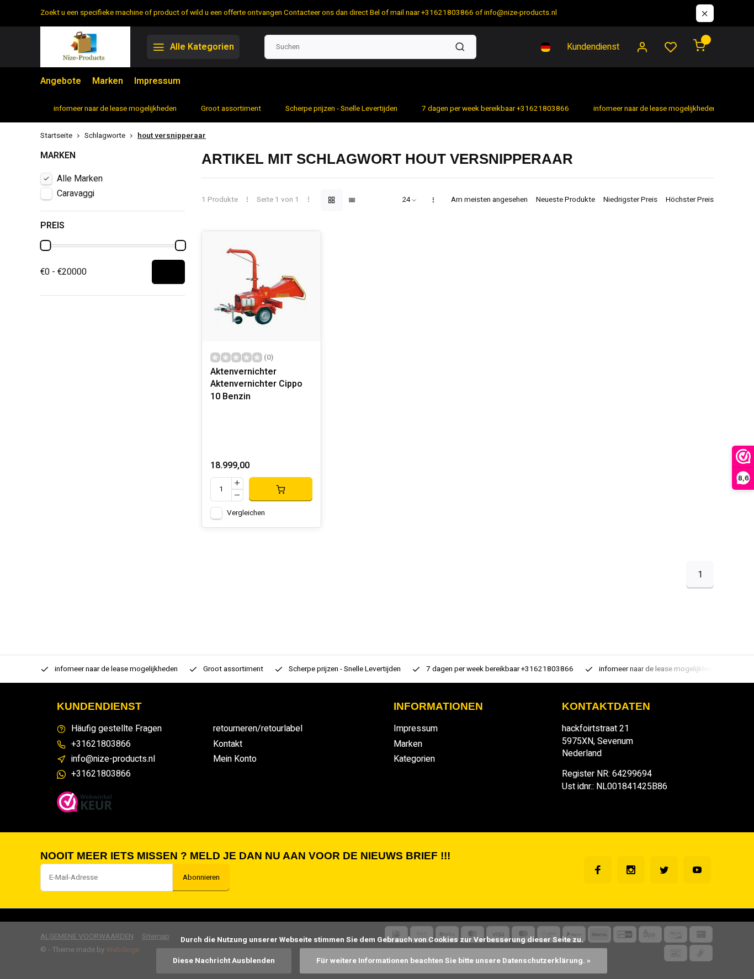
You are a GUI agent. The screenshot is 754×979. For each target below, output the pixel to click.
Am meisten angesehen (489, 200)
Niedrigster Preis (630, 200)
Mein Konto (235, 759)
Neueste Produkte (565, 200)
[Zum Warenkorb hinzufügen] (280, 489)
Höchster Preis (690, 200)
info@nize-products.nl (113, 759)
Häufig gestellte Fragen (116, 729)
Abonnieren (201, 877)
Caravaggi (75, 194)
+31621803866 (101, 744)
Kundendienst (593, 47)
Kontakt (227, 744)
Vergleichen (246, 512)
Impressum (157, 81)
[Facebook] (598, 870)
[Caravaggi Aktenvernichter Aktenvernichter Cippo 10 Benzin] (261, 286)
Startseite (56, 136)
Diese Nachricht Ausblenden (224, 960)
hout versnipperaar (171, 136)
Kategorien (414, 759)
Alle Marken (80, 179)
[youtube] (697, 870)
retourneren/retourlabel (257, 729)
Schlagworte (104, 136)
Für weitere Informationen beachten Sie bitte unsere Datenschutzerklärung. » (453, 960)
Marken (107, 81)
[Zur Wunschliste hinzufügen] (304, 248)
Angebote (60, 81)
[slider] (45, 245)
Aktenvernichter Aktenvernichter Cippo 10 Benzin (256, 384)
